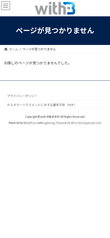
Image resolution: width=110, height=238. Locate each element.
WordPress (30, 122)
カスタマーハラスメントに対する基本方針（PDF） (42, 105)
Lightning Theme (53, 122)
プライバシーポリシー (22, 96)
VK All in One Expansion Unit (84, 122)
